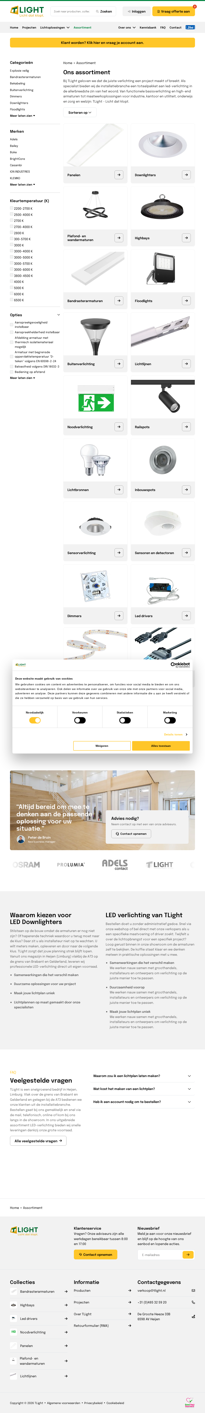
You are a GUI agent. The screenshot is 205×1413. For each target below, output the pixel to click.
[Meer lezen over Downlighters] (186, 174)
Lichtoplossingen (52, 27)
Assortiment (82, 27)
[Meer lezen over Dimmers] (119, 615)
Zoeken (106, 11)
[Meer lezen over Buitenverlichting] (119, 363)
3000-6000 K (23, 269)
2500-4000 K (23, 214)
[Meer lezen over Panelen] (119, 174)
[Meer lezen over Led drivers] (186, 615)
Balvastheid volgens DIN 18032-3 (37, 366)
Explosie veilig (19, 70)
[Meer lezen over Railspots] (186, 426)
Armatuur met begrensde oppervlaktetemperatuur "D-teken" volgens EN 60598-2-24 (35, 356)
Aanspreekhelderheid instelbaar (37, 332)
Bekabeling (17, 83)
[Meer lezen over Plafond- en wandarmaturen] (119, 237)
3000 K (18, 245)
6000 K (18, 294)
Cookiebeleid (115, 1403)
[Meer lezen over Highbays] (186, 237)
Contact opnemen (133, 833)
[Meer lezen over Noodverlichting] (119, 426)
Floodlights (17, 109)
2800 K (18, 233)
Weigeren (101, 745)
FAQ (163, 27)
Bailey (14, 145)
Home (14, 27)
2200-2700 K (22, 208)
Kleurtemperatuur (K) (29, 200)
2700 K (18, 220)
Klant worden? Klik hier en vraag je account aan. (102, 42)
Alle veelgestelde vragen (36, 1140)
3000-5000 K (23, 257)
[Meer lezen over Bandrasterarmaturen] (119, 300)
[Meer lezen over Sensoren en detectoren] (186, 552)
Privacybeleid (93, 1403)
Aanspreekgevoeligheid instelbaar (31, 324)
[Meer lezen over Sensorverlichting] (119, 552)
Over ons (124, 27)
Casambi (16, 165)
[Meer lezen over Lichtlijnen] (186, 363)
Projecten (29, 27)
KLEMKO (15, 178)
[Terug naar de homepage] (27, 11)
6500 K (18, 300)
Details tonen (173, 734)
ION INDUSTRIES (20, 171)
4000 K (18, 282)
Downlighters (19, 103)
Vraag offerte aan (175, 11)
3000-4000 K (23, 251)
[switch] (80, 720)
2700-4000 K (22, 227)
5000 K (18, 288)
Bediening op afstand (30, 372)
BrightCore (17, 158)
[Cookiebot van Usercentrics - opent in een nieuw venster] (172, 665)
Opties (16, 314)
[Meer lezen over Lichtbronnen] (119, 489)
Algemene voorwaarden (63, 1403)
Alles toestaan (161, 745)
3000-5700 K (22, 263)
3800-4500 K (23, 276)
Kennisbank (148, 27)
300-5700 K (22, 239)
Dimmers (16, 96)
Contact (176, 27)
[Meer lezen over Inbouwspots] (186, 489)
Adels (14, 139)
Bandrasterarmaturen (25, 77)
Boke (13, 152)
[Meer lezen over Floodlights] (186, 300)
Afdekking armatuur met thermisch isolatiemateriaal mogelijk (34, 342)
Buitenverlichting (21, 90)
